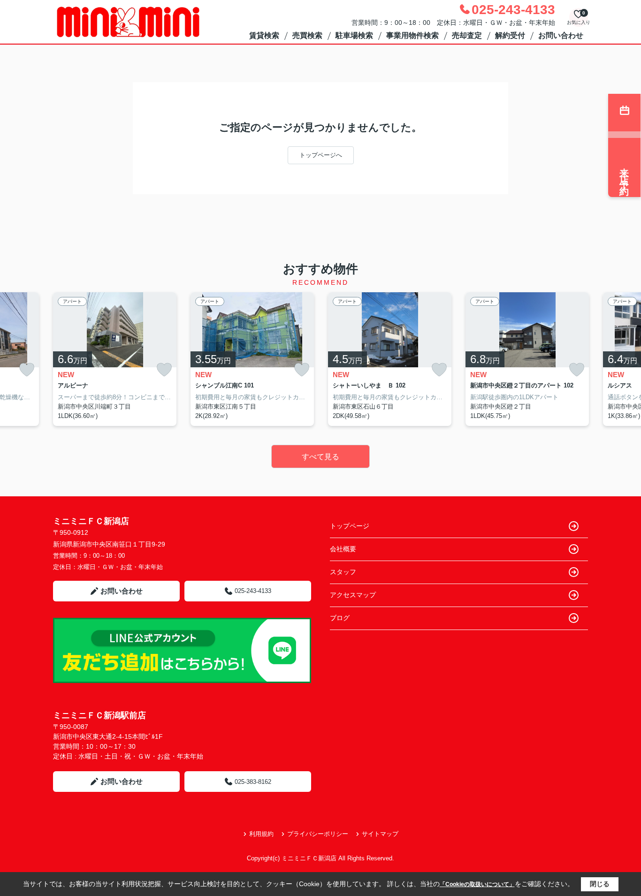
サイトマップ (380, 833)
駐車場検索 (354, 35)
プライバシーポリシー (317, 833)
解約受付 (510, 35)
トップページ (349, 526)
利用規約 (261, 833)
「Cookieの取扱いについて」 (477, 884)
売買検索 (307, 35)
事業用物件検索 (412, 35)
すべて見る (320, 457)
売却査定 (467, 35)
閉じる (600, 884)
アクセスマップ (353, 595)
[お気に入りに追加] (26, 369)
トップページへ (320, 155)
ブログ (340, 618)
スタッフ (343, 572)
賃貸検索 (264, 35)
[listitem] (114, 359)
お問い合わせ (560, 35)
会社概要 (343, 549)
